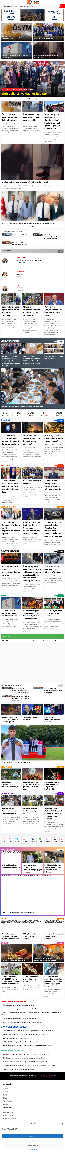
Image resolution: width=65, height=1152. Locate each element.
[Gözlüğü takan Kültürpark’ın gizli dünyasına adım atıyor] (11, 774)
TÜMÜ (60, 251)
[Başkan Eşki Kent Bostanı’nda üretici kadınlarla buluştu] (32, 386)
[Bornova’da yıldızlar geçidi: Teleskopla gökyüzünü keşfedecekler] (54, 774)
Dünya (5, 1104)
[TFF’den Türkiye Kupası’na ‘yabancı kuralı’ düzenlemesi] (11, 603)
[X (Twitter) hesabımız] (38, 1076)
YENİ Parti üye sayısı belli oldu (12, 6)
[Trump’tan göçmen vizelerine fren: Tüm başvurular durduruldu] (11, 926)
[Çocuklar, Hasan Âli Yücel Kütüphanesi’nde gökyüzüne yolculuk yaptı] (32, 774)
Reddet (33, 1141)
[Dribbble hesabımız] (52, 1076)
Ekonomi (6, 1098)
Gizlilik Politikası (31, 1149)
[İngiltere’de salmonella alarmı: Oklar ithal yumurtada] (32, 969)
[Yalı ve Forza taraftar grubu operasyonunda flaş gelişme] (11, 558)
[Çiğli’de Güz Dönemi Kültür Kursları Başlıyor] (32, 893)
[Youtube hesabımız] (44, 1076)
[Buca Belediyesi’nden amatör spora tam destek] (54, 603)
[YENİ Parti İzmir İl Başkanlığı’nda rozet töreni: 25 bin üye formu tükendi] (38, 235)
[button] (62, 1123)
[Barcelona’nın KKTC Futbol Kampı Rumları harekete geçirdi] (11, 709)
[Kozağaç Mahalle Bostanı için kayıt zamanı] (32, 800)
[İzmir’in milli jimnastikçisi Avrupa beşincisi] (54, 709)
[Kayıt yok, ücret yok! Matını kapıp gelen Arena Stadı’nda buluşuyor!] (7, 697)
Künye (36, 1149)
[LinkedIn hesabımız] (55, 1076)
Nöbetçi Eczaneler (9, 1118)
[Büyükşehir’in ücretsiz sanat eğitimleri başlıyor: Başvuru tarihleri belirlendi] (54, 857)
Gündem (6, 1089)
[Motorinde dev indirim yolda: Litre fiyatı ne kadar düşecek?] (32, 427)
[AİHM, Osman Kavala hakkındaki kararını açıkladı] (32, 926)
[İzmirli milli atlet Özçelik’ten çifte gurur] (32, 742)
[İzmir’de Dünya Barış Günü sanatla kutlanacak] (11, 857)
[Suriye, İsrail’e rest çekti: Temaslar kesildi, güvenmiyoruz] (54, 926)
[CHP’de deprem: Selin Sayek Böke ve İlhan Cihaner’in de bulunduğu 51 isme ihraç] (11, 473)
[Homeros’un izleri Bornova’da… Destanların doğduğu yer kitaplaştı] (32, 857)
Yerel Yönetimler (8, 1092)
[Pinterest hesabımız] (49, 1076)
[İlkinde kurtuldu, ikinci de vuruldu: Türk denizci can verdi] (7, 235)
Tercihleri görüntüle (32, 1145)
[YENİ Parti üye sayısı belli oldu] (32, 473)
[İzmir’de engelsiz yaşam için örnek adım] (54, 348)
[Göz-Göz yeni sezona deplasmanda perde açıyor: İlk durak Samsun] (38, 689)
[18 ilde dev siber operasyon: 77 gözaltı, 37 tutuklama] (54, 558)
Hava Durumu (8, 1112)
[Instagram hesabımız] (41, 1076)
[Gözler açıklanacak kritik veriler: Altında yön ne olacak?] (54, 427)
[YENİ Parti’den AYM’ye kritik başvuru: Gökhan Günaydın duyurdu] (54, 473)
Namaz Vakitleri (8, 1115)
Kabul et (32, 1136)
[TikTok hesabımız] (46, 1076)
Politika (5, 1095)
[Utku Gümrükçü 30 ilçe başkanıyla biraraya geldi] (7, 243)
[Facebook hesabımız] (35, 1076)
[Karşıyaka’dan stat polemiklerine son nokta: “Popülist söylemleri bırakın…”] (7, 689)
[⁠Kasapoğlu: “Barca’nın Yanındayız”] (32, 709)
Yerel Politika (7, 1101)
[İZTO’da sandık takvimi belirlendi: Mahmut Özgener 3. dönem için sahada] (11, 427)
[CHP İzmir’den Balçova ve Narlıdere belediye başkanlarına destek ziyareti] (11, 514)
